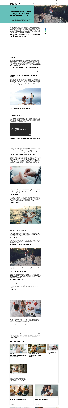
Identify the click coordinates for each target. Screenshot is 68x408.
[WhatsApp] (45, 32)
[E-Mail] (45, 33)
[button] (14, 26)
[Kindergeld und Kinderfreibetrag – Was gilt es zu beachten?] (18, 364)
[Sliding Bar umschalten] (56, 4)
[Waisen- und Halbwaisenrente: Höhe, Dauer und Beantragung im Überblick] (18, 344)
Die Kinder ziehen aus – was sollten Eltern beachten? (18, 399)
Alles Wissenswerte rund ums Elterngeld (41, 399)
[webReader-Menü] (10, 26)
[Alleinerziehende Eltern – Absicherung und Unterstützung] (37, 344)
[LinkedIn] (45, 30)
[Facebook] (45, 28)
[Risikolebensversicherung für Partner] (52, 344)
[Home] (19, 3)
